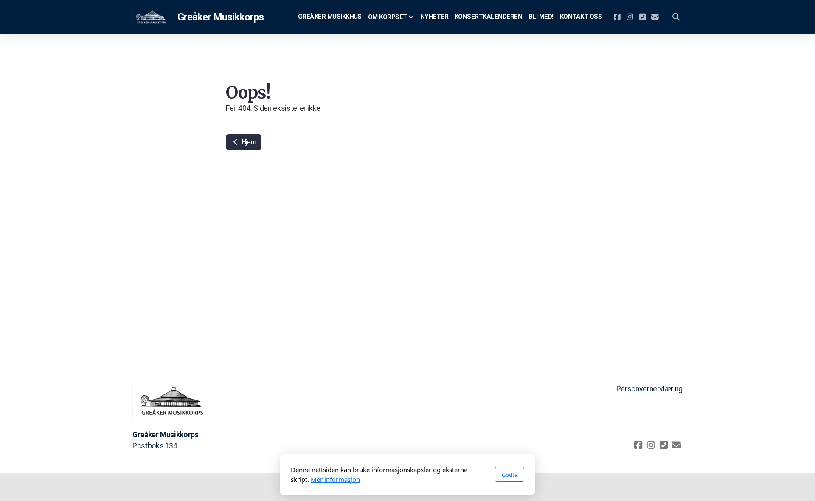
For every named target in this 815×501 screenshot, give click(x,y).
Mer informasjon (335, 479)
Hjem (248, 142)
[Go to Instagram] (629, 17)
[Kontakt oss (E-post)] (655, 17)
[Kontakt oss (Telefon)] (642, 17)
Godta (509, 474)
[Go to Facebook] (616, 17)
